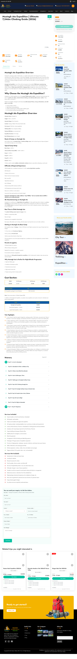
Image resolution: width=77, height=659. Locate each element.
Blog (26, 637)
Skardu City (69, 162)
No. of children (30, 514)
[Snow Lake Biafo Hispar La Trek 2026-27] (59, 170)
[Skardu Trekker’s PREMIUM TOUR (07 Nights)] (59, 150)
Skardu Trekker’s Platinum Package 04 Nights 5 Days (68, 136)
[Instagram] (62, 274)
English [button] (73, 1)
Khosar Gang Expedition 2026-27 (68, 87)
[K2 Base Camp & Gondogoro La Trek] (59, 198)
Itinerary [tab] (14, 66)
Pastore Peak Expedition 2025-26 (12, 568)
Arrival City (20, 54)
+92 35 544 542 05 (65, 5)
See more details (13, 570)
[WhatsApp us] (56, 274)
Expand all (44, 357)
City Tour (59, 237)
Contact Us (67, 11)
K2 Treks (9, 11)
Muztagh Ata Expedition (16, 305)
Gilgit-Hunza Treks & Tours (67, 160)
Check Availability (64, 26)
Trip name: (6, 492)
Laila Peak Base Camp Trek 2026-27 (68, 102)
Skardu (32, 5)
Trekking (25, 11)
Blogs (72, 11)
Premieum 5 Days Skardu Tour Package (68, 117)
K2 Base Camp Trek (68, 188)
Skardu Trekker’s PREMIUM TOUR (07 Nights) (68, 154)
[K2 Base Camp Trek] (59, 186)
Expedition (20, 62)
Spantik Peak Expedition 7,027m (16, 309)
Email (58, 635)
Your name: (6, 495)
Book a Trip (11, 610)
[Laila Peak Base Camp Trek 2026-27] (59, 99)
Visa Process (45, 54)
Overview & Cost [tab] (6, 66)
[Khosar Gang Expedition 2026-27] (59, 84)
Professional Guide (33, 54)
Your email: (6, 501)
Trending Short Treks (17, 11)
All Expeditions (43, 11)
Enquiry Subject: (7, 521)
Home (5, 11)
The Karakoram (68, 74)
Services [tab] (20, 66)
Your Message (7, 527)
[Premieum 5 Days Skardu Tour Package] (59, 114)
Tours (56, 11)
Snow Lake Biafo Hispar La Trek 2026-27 (67, 173)
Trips (26, 635)
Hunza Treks (50, 11)
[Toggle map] (23, 565)
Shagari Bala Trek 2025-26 (59, 568)
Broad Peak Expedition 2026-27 (68, 70)
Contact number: (30, 508)
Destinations (27, 633)
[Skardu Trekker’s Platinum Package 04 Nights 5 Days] (59, 132)
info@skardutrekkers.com (47, 5)
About (61, 11)
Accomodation (7, 54)
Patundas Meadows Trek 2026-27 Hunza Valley (38, 569)
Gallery (47, 47)
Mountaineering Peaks (33, 11)
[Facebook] (59, 274)
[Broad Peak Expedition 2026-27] (59, 67)
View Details (14, 577)
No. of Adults (7, 514)
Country (5, 508)
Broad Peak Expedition (13, 307)
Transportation (7, 60)
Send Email (8, 540)
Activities (19, 60)
